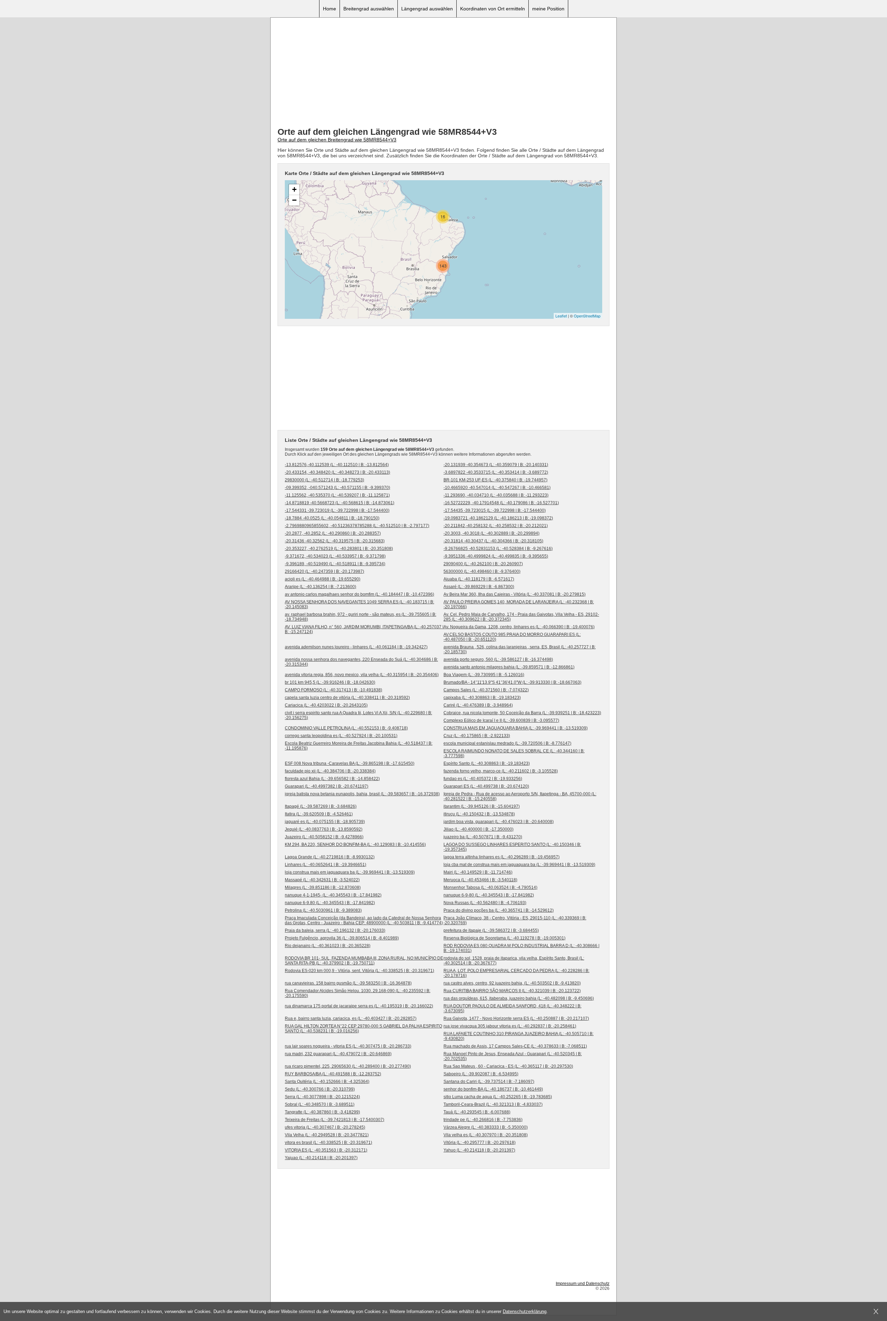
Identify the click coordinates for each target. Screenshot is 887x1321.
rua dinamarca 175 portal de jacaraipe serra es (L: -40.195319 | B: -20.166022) (359, 1006)
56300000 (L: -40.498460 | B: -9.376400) (482, 571)
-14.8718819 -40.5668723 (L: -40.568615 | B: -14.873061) (339, 502)
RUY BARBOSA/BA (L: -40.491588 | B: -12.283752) (333, 1073)
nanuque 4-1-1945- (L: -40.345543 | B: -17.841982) (333, 895)
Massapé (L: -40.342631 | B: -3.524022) (322, 879)
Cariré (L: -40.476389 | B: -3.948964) (478, 705)
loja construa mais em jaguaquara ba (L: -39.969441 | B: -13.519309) (350, 872)
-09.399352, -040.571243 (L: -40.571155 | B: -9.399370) (337, 487)
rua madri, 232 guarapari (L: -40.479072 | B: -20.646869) (338, 1053)
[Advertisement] (443, 73)
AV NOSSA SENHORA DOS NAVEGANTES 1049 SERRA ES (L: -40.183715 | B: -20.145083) (359, 604)
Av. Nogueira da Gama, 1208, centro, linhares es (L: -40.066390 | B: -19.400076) (519, 626)
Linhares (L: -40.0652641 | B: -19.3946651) (325, 864)
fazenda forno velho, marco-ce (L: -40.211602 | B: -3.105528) (501, 771)
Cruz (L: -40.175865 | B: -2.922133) (477, 735)
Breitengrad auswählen (368, 8)
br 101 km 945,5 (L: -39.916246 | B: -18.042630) (330, 682)
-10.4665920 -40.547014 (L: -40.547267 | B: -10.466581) (497, 487)
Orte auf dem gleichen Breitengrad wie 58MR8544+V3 (337, 139)
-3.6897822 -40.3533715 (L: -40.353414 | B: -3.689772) (496, 472)
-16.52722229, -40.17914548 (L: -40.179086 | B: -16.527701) (501, 502)
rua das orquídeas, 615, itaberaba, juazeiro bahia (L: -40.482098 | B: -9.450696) (519, 998)
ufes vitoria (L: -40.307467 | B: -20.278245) (325, 1127)
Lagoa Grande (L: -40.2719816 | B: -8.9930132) (330, 857)
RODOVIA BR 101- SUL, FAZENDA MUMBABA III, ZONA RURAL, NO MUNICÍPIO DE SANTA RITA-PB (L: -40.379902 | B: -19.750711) (364, 960)
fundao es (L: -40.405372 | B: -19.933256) (483, 778)
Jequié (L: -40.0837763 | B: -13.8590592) (323, 829)
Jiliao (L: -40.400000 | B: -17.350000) (478, 829)
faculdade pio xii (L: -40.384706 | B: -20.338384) (330, 771)
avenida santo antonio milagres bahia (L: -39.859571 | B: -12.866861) (509, 667)
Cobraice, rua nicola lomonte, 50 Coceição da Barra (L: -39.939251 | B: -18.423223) (522, 712)
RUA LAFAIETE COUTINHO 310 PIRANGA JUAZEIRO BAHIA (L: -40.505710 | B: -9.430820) (519, 1036)
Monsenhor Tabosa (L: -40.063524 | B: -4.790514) (490, 887)
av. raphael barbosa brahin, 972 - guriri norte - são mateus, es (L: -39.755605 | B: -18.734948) (360, 617)
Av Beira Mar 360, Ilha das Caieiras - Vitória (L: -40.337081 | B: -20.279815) (515, 594)
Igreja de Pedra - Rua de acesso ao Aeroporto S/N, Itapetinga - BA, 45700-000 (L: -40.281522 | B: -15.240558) (520, 796)
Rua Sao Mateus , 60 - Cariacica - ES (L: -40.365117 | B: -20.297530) (508, 1066)
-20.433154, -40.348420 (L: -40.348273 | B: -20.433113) (337, 472)
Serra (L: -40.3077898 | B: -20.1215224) (322, 1096)
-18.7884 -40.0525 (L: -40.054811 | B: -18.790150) (332, 518)
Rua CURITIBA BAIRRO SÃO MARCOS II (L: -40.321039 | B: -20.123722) (512, 990)
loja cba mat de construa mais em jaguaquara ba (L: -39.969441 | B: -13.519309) (519, 864)
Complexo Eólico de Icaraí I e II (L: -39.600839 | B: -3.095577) (501, 720)
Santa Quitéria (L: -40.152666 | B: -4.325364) (327, 1081)
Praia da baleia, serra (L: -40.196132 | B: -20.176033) (335, 930)
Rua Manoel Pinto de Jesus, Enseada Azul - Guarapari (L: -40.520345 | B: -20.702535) (513, 1056)
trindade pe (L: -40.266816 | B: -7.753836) (483, 1119)
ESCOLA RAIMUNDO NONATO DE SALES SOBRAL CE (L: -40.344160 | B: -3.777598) (514, 753)
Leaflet (561, 315)
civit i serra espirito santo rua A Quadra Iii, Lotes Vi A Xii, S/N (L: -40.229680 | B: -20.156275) (358, 715)
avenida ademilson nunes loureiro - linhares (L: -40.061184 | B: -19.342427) (356, 647)
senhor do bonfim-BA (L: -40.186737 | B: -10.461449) (493, 1089)
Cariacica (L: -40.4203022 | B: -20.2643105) (326, 705)
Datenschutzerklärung (524, 1311)
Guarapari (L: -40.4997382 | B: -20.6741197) (326, 786)
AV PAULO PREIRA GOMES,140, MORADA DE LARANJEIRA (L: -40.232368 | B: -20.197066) (519, 604)
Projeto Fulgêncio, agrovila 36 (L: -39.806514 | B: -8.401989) (342, 938)
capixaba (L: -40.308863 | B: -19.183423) (482, 697)
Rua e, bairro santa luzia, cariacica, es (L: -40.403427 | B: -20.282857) (350, 1018)
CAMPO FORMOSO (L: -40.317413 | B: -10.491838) (333, 690)
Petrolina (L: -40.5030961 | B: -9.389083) (323, 910)
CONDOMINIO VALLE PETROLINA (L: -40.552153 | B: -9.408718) (346, 728)
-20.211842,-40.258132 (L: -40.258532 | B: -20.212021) (496, 525)
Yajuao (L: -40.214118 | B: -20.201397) (321, 1157)
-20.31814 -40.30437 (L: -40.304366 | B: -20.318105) (493, 541)
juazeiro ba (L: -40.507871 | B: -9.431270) (483, 836)
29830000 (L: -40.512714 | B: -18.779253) (324, 480)
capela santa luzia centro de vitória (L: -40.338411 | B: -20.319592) (347, 697)
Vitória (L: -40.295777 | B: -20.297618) (480, 1142)
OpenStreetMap (587, 315)
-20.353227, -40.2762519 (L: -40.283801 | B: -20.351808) (339, 548)
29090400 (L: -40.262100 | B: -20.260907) (483, 563)
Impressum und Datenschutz (582, 1283)
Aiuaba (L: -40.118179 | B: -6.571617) (479, 579)
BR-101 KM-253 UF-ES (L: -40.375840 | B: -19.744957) (495, 480)
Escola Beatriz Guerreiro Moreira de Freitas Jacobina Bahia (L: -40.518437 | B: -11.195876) (358, 746)
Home (329, 8)
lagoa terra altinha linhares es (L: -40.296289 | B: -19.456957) (502, 857)
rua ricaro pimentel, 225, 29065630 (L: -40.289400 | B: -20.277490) (348, 1066)
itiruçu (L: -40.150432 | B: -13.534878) (479, 814)
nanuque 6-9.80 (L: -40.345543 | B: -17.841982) (330, 902)
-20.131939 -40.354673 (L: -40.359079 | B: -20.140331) (496, 464)
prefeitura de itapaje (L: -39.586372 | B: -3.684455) (491, 930)
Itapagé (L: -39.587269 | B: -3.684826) (321, 806)
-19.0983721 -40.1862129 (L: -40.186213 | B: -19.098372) (498, 518)
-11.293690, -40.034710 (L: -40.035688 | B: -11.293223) (496, 495)
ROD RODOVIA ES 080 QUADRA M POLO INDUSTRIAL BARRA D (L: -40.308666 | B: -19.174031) (521, 948)
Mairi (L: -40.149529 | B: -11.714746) (478, 872)
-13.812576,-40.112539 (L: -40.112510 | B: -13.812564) (337, 464)
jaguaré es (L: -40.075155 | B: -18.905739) (325, 821)
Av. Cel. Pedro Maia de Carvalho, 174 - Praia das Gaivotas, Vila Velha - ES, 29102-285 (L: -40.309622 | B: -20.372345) (521, 617)
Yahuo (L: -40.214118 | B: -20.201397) (479, 1150)
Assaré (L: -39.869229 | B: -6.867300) (479, 586)
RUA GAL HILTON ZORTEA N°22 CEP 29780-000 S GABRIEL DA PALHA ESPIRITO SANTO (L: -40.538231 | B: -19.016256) (363, 1028)
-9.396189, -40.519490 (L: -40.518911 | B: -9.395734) (335, 563)
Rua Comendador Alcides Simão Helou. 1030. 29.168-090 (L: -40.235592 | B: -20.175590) (357, 993)
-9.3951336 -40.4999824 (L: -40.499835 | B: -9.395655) (496, 556)
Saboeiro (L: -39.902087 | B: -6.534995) (481, 1073)
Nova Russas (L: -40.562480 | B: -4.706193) (485, 902)
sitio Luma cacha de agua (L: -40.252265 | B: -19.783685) (498, 1096)
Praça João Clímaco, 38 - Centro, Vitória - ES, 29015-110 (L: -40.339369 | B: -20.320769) (515, 920)
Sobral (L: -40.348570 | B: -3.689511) (319, 1104)
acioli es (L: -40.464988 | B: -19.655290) (322, 579)
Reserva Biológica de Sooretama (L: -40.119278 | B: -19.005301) (504, 938)
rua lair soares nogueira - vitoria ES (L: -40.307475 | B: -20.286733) (348, 1046)
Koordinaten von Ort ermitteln (492, 8)
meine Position (548, 8)
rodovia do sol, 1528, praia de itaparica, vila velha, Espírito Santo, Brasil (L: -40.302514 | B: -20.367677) (514, 960)
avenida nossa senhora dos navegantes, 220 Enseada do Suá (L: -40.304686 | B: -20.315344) (361, 662)
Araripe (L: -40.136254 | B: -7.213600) (320, 586)
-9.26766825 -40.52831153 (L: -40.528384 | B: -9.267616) (498, 548)
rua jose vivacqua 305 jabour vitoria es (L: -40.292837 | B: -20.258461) (510, 1026)
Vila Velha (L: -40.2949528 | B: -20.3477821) (327, 1134)
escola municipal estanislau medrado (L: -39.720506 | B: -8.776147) (507, 743)
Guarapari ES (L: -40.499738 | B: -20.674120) (486, 786)
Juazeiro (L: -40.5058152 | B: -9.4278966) (324, 836)
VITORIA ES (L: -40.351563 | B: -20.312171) (326, 1150)
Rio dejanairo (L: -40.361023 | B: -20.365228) (327, 945)
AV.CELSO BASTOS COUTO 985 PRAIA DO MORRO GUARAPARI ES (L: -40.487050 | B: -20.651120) (512, 637)
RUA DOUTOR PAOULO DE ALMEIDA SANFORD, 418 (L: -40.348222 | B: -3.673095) (512, 1008)
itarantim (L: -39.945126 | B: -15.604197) (482, 806)
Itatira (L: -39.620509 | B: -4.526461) (319, 814)
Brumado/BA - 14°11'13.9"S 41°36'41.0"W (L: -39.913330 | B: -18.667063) (512, 682)
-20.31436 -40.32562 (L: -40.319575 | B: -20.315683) (335, 541)
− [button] (294, 200)
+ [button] (294, 189)
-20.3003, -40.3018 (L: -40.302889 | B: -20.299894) (491, 533)
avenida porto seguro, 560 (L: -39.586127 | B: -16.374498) (498, 659)
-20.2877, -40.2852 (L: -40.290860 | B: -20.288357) (333, 533)
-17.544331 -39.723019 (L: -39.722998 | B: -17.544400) (337, 510)
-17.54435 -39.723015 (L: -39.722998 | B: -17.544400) (495, 510)
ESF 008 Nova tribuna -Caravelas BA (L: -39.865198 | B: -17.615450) (349, 763)
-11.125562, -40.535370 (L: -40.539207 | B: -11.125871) (337, 495)
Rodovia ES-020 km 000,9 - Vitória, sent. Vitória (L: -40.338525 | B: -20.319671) (359, 970)
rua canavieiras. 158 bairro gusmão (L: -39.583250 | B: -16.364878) (348, 983)
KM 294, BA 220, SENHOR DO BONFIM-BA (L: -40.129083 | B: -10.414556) (355, 844)
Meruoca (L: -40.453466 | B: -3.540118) (480, 879)
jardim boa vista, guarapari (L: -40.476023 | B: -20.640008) (499, 821)
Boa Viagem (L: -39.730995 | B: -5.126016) (484, 674)
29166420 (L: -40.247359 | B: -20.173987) (324, 571)
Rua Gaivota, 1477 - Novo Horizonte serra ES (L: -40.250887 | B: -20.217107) (516, 1018)
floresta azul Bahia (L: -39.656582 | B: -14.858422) (332, 778)
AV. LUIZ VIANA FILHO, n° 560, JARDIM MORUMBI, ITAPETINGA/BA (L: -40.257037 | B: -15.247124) (364, 629)
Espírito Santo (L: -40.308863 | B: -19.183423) (487, 763)
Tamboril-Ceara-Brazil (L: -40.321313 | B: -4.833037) (493, 1104)
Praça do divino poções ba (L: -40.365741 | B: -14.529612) (499, 910)
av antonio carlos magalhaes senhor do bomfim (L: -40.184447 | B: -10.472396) (359, 594)
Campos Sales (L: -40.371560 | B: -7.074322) (486, 690)
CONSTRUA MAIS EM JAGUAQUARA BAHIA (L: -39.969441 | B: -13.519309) (516, 728)
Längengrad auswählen (427, 8)
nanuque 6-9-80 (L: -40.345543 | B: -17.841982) (489, 895)
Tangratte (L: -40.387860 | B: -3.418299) (322, 1112)
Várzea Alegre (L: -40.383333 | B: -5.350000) (486, 1127)
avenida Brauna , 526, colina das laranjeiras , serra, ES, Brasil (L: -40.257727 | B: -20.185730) (520, 649)
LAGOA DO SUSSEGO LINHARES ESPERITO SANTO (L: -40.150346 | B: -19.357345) (512, 847)
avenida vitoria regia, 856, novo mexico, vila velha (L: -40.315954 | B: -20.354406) (362, 674)
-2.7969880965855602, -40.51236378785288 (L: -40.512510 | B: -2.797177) (357, 525)
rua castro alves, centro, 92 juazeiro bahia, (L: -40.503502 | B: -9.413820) (512, 983)
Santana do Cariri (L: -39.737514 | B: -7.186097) (489, 1081)
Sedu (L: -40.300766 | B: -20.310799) (320, 1089)
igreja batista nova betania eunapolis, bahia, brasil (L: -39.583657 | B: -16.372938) (362, 793)
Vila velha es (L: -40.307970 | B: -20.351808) (486, 1134)
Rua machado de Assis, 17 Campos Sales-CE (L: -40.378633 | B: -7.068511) (515, 1046)
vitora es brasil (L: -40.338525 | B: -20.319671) (328, 1142)
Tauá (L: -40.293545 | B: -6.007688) (477, 1112)
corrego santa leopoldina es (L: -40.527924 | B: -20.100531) (341, 735)
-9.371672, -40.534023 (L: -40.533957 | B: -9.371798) (335, 556)
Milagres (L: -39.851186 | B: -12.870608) (323, 887)
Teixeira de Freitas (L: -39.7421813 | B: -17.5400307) (334, 1119)
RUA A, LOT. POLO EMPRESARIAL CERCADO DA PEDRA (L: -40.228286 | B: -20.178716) (516, 973)
